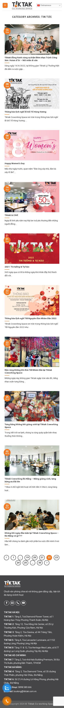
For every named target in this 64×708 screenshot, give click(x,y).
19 (27, 557)
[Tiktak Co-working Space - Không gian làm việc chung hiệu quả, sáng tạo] (22, 5)
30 (39, 562)
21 (42, 557)
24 (18, 562)
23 (56, 557)
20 (34, 557)
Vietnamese (45, 5)
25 (25, 562)
